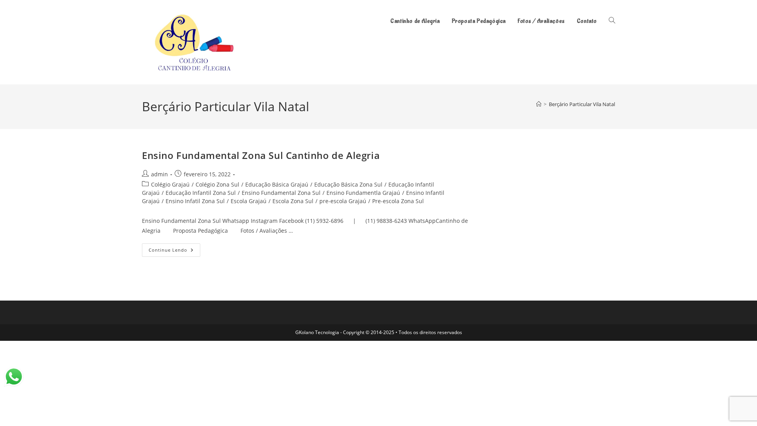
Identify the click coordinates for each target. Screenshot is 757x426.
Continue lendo (174, 251)
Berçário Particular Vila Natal (582, 104)
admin (159, 174)
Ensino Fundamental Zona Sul (281, 192)
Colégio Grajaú (170, 184)
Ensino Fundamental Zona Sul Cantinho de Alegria (261, 155)
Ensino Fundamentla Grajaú (363, 192)
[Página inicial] (538, 104)
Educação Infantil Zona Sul (201, 192)
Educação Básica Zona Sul (348, 184)
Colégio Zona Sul (217, 184)
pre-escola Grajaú (342, 201)
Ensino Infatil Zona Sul (195, 201)
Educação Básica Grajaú (276, 184)
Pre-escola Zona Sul (398, 201)
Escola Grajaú (249, 201)
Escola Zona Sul (292, 201)
